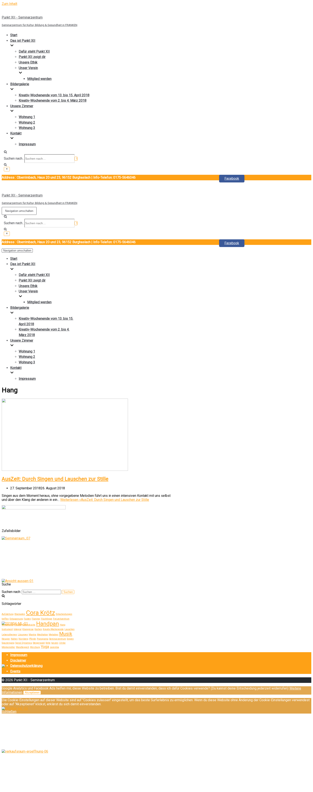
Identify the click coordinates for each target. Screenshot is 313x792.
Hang (62, 624)
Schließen (9, 712)
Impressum (27, 144)
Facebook (231, 178)
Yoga (45, 647)
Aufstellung (8, 614)
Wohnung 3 (27, 128)
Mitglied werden (39, 79)
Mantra (32, 634)
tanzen (54, 643)
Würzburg (35, 647)
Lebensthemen (9, 634)
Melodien (53, 634)
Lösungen (23, 634)
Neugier (6, 638)
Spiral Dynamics (23, 643)
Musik (65, 633)
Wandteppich (22, 647)
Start (13, 35)
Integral (18, 629)
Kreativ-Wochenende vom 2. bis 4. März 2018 (52, 100)
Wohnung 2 (27, 122)
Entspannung (16, 618)
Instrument (7, 629)
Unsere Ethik (28, 62)
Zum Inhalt (9, 4)
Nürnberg (23, 638)
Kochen (38, 629)
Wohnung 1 (27, 117)
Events (15, 671)
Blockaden (19, 614)
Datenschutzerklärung (26, 666)
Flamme (36, 618)
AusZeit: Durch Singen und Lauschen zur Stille (55, 479)
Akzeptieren (32, 692)
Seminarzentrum (57, 638)
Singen (70, 638)
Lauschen (70, 629)
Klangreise (28, 629)
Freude (18, 624)
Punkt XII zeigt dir (32, 57)
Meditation (42, 634)
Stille (48, 643)
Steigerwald (39, 643)
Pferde (32, 638)
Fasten (27, 618)
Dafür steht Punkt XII (34, 51)
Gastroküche (28, 624)
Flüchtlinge (46, 618)
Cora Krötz (40, 612)
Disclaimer (18, 660)
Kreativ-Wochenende (53, 629)
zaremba (54, 647)
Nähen (14, 638)
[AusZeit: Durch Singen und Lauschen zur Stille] (65, 470)
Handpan (47, 623)
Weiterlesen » (104, 500)
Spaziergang (8, 643)
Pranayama (42, 638)
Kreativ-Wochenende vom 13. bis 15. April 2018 (54, 95)
